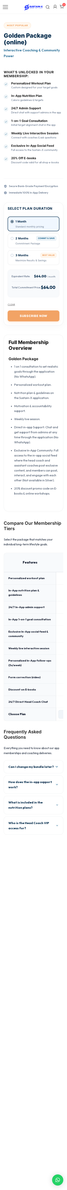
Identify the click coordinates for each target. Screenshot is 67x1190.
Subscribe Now (33, 316)
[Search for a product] (47, 6)
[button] (57, 1180)
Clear (11, 304)
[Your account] (55, 6)
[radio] (33, 224)
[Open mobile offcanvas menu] (5, 6)
